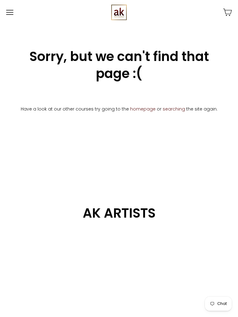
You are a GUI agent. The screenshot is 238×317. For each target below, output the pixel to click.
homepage (143, 109)
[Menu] (10, 12)
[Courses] (227, 12)
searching (174, 109)
